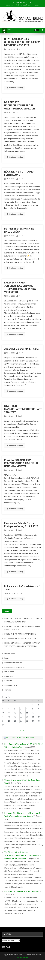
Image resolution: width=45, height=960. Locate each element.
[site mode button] (36, 30)
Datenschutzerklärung (23, 5)
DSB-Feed (29, 738)
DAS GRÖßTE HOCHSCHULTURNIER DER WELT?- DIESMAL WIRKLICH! (20, 105)
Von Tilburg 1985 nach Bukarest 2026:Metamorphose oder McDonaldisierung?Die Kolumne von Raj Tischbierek (22, 855)
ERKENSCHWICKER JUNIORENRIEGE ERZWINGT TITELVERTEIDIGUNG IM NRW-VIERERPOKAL (22, 644)
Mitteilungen (9, 672)
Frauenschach (9, 654)
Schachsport (9, 676)
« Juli (22, 730)
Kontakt (36, 5)
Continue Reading (16, 88)
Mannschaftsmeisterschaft (14, 667)
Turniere (7, 690)
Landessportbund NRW (13, 663)
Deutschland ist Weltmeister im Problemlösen (21, 891)
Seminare (8, 681)
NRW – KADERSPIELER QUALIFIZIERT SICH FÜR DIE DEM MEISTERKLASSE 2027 (22, 42)
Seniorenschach (10, 685)
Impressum (10, 5)
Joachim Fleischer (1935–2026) (21, 349)
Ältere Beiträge (8, 611)
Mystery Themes (22, 957)
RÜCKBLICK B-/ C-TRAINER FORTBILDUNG (20, 634)
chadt (20, 49)
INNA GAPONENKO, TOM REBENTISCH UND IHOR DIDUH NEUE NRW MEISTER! (21, 463)
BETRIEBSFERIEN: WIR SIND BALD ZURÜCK (20, 639)
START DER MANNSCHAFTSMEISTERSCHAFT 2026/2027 (23, 409)
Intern (6, 658)
